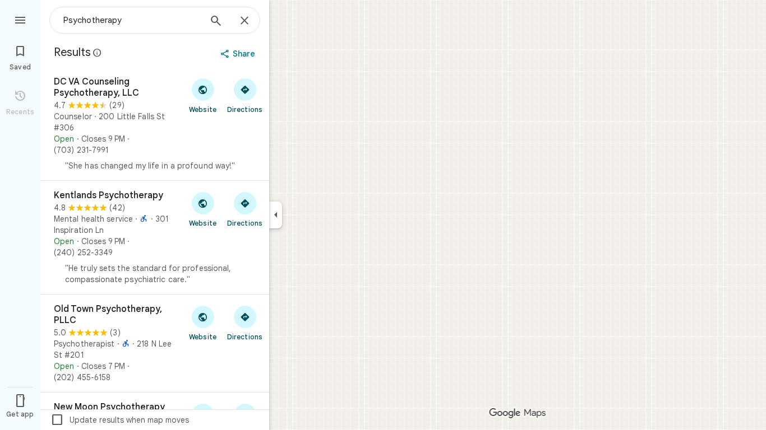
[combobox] (131, 20)
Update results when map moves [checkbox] (119, 420)
